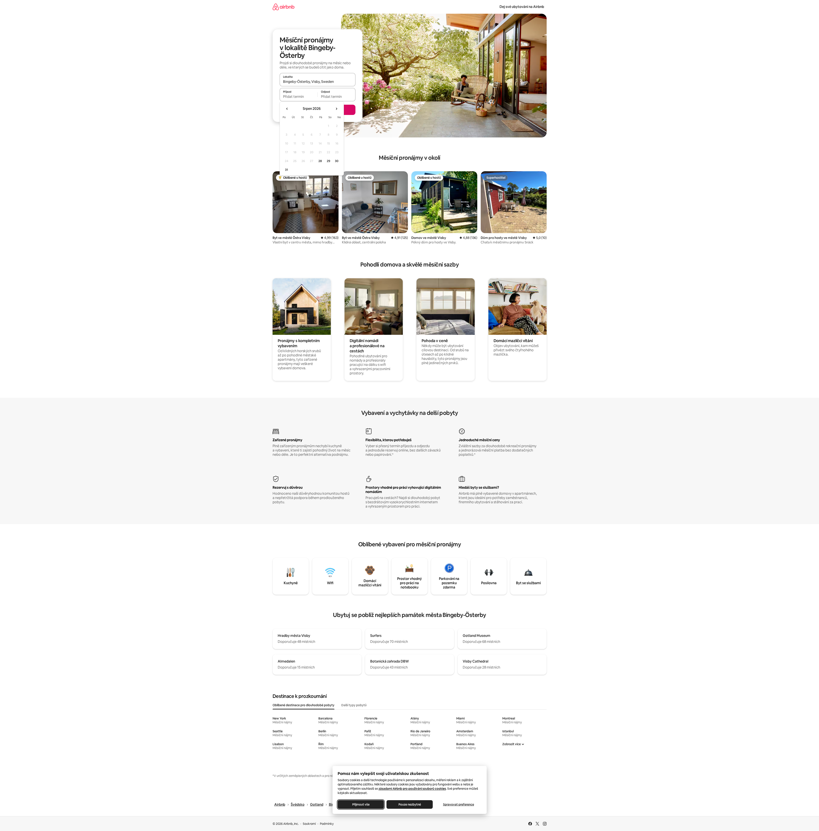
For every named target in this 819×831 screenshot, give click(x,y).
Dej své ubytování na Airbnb (522, 6)
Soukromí (309, 824)
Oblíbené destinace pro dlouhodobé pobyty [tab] (303, 705)
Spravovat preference (458, 804)
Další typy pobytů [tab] (354, 705)
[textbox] (298, 96)
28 (320, 161)
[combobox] (317, 81)
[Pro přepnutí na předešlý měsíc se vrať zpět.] (287, 108)
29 (328, 161)
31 (286, 170)
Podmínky (327, 824)
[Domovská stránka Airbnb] (283, 6)
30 (337, 161)
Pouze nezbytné (409, 804)
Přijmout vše (360, 804)
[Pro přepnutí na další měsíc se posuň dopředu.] (336, 108)
